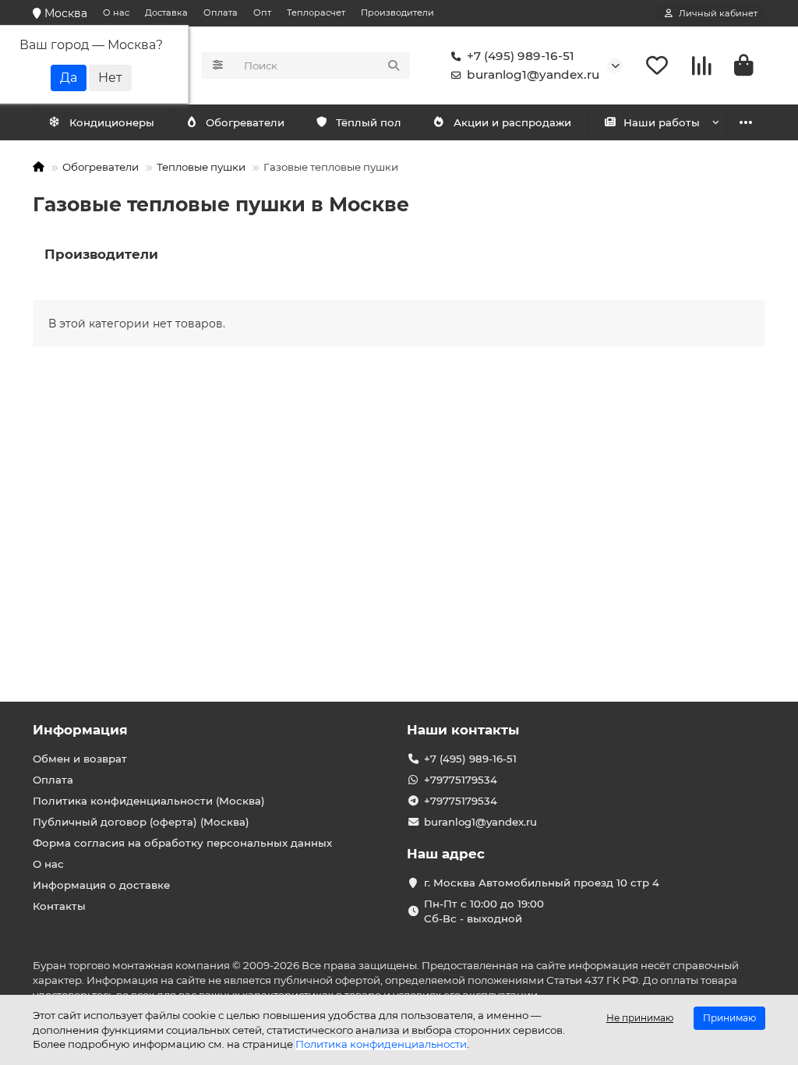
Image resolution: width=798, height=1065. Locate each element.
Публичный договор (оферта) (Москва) (141, 822)
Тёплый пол (368, 122)
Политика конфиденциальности (381, 1044)
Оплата (220, 12)
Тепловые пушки (201, 167)
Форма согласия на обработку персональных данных (182, 843)
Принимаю (729, 1018)
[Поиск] (393, 65)
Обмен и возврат (80, 758)
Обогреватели (245, 122)
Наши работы (661, 122)
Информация (80, 730)
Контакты (59, 906)
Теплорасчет (316, 12)
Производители (397, 12)
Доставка (166, 12)
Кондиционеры (111, 122)
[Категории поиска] (218, 65)
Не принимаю (639, 1018)
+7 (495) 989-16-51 (520, 55)
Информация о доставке (101, 885)
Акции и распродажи (512, 122)
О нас (116, 12)
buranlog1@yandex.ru (533, 74)
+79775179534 (460, 779)
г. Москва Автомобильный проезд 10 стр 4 (541, 882)
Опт (262, 12)
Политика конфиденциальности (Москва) (149, 800)
